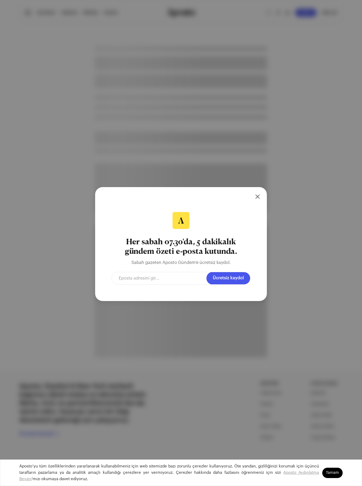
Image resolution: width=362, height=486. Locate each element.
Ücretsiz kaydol (228, 278)
